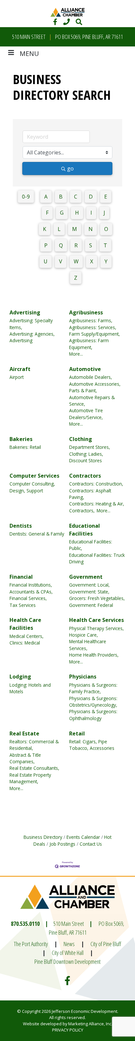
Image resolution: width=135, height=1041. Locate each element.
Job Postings (62, 844)
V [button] (60, 261)
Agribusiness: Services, (92, 327)
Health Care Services (96, 620)
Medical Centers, (27, 636)
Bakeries (21, 439)
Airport (17, 377)
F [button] (47, 212)
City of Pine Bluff (105, 944)
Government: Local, (89, 585)
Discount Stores (85, 460)
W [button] (76, 261)
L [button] (59, 229)
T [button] (105, 245)
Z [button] (75, 277)
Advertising (25, 312)
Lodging (20, 676)
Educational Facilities (84, 529)
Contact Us (91, 844)
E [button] (105, 196)
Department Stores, (89, 447)
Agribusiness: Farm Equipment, (89, 343)
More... (76, 354)
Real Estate (24, 733)
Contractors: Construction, (96, 484)
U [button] (46, 261)
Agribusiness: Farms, (90, 320)
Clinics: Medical (25, 643)
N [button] (90, 229)
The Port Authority (31, 944)
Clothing (80, 439)
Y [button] (106, 261)
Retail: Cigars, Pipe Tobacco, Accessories (91, 744)
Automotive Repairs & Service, (92, 400)
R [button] (76, 245)
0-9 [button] (26, 196)
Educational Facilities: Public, (90, 544)
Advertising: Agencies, (32, 334)
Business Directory (43, 837)
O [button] (106, 229)
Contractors (85, 475)
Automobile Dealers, (90, 377)
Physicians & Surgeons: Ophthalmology (93, 714)
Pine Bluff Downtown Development (67, 961)
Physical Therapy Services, (96, 628)
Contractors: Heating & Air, (96, 504)
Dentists (21, 525)
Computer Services (34, 475)
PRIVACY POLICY (67, 1030)
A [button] (46, 196)
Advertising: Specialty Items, (31, 323)
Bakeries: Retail (25, 447)
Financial (21, 576)
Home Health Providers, (94, 655)
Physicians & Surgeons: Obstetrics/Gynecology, (93, 701)
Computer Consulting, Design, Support (32, 487)
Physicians (82, 676)
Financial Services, (28, 598)
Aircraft (20, 369)
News (69, 944)
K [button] (44, 229)
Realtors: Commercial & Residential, (34, 744)
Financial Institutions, (31, 585)
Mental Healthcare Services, (87, 644)
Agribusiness (86, 312)
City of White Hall (68, 953)
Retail (77, 733)
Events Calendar (83, 837)
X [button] (91, 261)
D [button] (91, 196)
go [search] (70, 168)
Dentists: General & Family (37, 534)
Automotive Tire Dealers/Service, (86, 413)
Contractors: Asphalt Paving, (90, 493)
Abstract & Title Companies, (25, 758)
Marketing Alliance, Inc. (90, 1024)
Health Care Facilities (25, 623)
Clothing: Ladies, (86, 454)
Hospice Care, (83, 635)
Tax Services (23, 605)
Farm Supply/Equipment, (94, 334)
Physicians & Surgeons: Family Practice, (93, 688)
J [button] (104, 212)
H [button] (77, 212)
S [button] (90, 245)
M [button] (74, 229)
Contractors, (82, 510)
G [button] (62, 212)
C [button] (75, 196)
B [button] (61, 196)
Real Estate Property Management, (30, 778)
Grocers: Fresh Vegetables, (97, 598)
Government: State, (89, 592)
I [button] (91, 212)
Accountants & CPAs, (31, 592)
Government (86, 576)
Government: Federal (91, 605)
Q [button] (61, 245)
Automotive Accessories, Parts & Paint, (95, 387)
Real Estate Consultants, (34, 768)
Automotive (85, 369)
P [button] (46, 245)
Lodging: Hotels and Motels (30, 688)
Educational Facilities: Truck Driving (97, 558)
